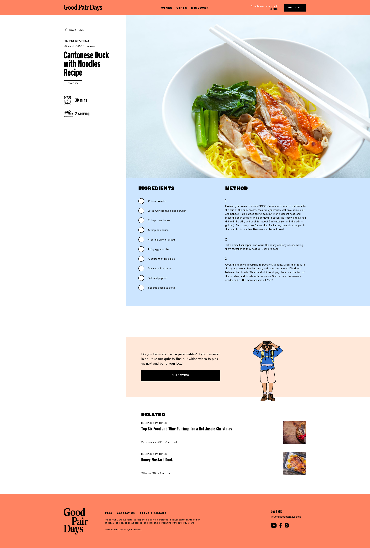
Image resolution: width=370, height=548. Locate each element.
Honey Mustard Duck (157, 459)
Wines (166, 7)
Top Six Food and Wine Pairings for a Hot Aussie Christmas (186, 428)
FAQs (108, 513)
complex (72, 83)
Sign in (274, 9)
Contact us (126, 513)
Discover (200, 7)
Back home (76, 30)
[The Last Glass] (83, 7)
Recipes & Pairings (76, 41)
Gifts (181, 7)
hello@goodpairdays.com (286, 516)
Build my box (295, 8)
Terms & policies (153, 513)
